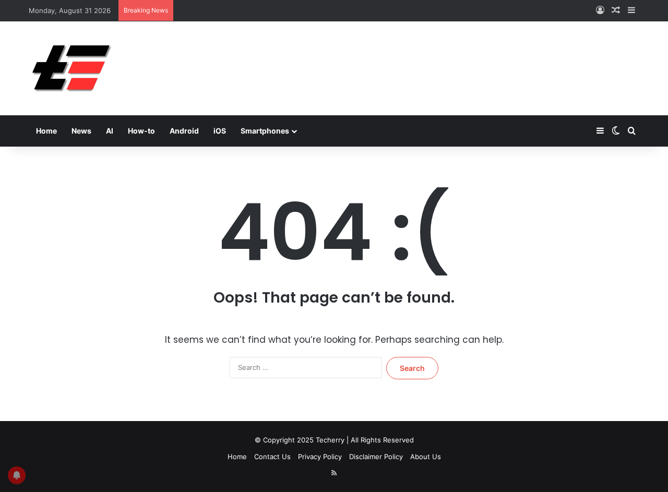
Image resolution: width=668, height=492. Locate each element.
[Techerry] (71, 68)
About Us (425, 456)
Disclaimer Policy (376, 456)
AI (109, 130)
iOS (219, 130)
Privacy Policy (320, 456)
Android (184, 130)
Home (46, 130)
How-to (141, 130)
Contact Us (272, 456)
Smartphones (265, 130)
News (81, 130)
